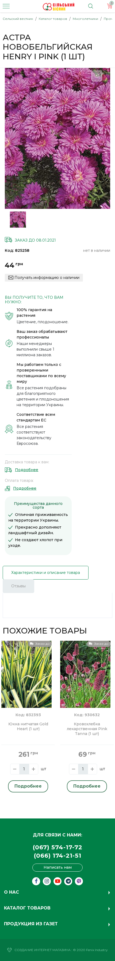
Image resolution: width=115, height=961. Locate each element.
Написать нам (58, 867)
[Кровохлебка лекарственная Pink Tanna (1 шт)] (85, 673)
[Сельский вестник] (58, 7)
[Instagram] (47, 881)
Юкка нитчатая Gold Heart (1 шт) (28, 726)
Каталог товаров (53, 19)
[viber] (79, 881)
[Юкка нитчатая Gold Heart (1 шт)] (26, 673)
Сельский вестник (18, 19)
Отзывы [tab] (18, 586)
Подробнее (26, 469)
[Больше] (33, 769)
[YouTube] (57, 881)
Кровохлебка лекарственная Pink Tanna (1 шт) (87, 729)
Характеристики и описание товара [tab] (45, 572)
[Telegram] (68, 881)
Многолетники (85, 19)
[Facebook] (36, 881)
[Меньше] (15, 769)
